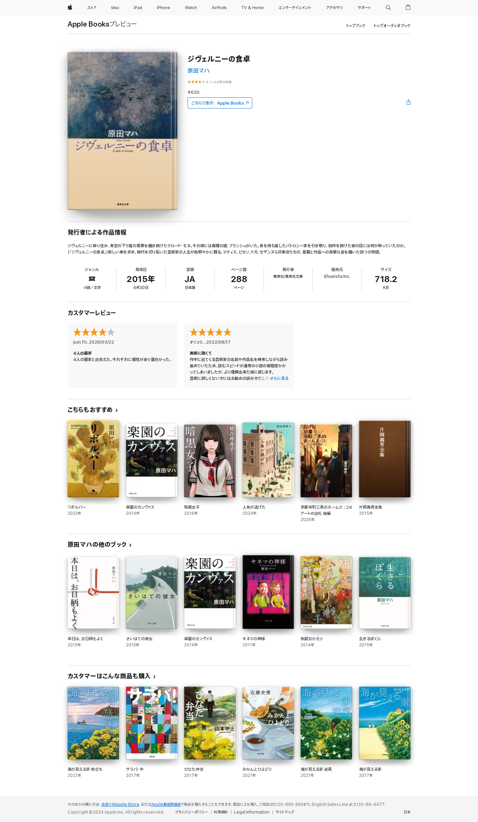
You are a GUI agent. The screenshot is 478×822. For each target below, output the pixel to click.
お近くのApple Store (120, 804)
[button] (388, 7)
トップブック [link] (355, 25)
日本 (406, 812)
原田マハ (199, 71)
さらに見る (279, 378)
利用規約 (221, 812)
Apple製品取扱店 (166, 804)
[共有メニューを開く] (408, 103)
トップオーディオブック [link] (392, 25)
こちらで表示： (217, 103)
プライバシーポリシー (191, 812)
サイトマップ (284, 812)
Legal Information (251, 812)
